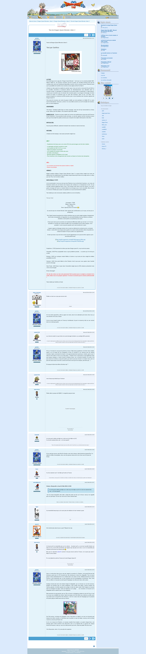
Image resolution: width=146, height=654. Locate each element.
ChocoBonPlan (77, 652)
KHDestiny (73, 651)
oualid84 (104, 127)
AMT (103, 110)
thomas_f (105, 32)
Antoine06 (105, 55)
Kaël (103, 117)
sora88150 (104, 129)
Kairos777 (104, 146)
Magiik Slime (105, 122)
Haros (37, 469)
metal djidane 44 (36, 482)
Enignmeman (105, 37)
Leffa (104, 50)
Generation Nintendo (69, 652)
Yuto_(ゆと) (105, 27)
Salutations (103, 49)
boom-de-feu (37, 389)
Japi (103, 115)
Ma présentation (105, 45)
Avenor (103, 144)
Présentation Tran (105, 65)
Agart (37, 506)
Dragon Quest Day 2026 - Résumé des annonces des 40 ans (109, 31)
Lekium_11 (104, 120)
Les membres (104, 77)
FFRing (68, 651)
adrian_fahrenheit (37, 292)
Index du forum (33, 21)
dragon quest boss (106, 113)
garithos (37, 38)
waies (103, 138)
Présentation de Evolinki (107, 58)
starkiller (104, 131)
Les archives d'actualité (106, 80)
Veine (103, 136)
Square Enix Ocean (80, 651)
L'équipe (103, 73)
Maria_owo (104, 124)
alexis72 (37, 524)
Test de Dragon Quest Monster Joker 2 (80, 21)
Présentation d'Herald (106, 62)
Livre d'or (103, 75)
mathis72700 (37, 332)
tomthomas (104, 134)
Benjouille (37, 434)
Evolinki (104, 59)
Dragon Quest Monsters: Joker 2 (45, 21)
